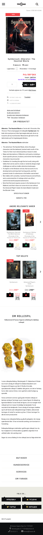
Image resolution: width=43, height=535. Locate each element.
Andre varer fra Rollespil (13, 110)
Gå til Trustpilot (6, 519)
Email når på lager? (17, 298)
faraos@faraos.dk (29, 531)
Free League (14, 117)
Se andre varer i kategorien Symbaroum (18, 115)
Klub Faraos (32, 90)
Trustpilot (27, 97)
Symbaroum (21, 117)
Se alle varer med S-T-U (13, 113)
